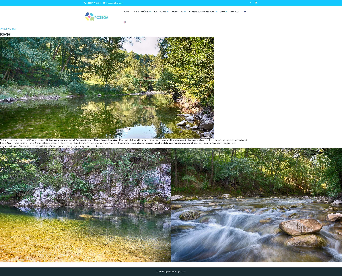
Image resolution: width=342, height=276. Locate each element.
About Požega (141, 11)
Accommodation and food (202, 11)
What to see (160, 11)
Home (126, 11)
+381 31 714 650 (94, 3)
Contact (234, 11)
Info (222, 11)
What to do (177, 11)
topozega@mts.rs (114, 3)
